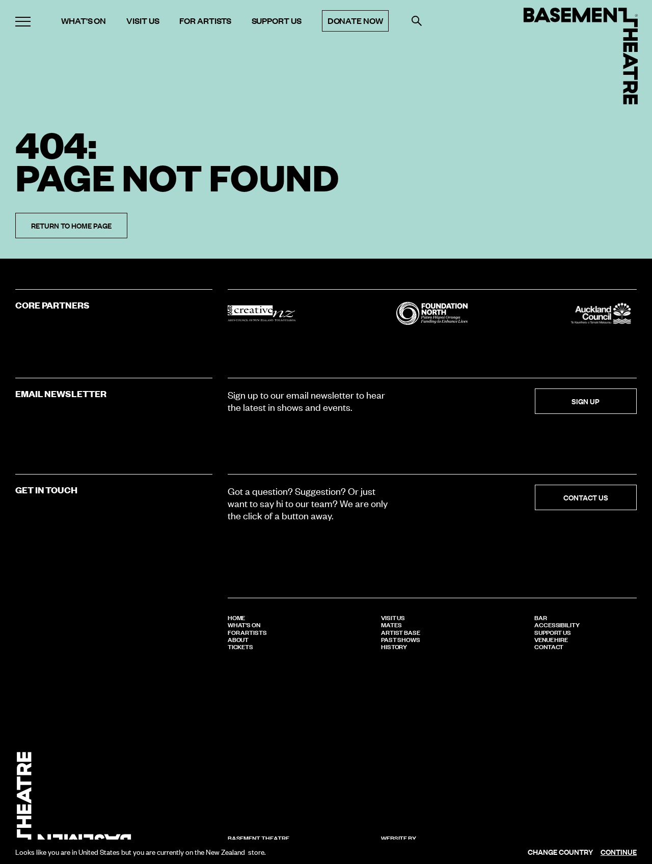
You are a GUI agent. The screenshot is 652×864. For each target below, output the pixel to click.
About (238, 639)
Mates (391, 624)
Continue (619, 851)
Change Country (560, 851)
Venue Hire (551, 639)
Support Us (552, 631)
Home (237, 617)
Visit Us (393, 617)
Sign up (586, 401)
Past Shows (400, 639)
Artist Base (400, 631)
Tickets (241, 646)
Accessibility (557, 624)
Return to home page (71, 225)
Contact (549, 646)
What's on (83, 21)
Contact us (585, 497)
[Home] (580, 56)
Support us (277, 21)
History (394, 646)
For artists (205, 21)
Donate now (355, 20)
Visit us (142, 21)
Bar (540, 617)
